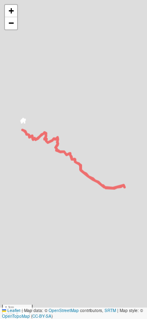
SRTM (110, 310)
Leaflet (13, 310)
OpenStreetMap (64, 310)
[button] (23, 122)
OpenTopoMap (16, 316)
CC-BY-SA (41, 316)
